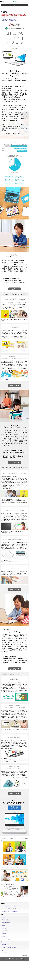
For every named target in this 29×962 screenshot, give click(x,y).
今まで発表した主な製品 (6, 939)
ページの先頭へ (25, 955)
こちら (23, 319)
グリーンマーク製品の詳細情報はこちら (10, 20)
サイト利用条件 (21, 958)
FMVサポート (4, 944)
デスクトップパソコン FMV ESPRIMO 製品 (9, 911)
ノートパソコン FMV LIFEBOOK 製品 (8, 906)
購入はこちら (14, 807)
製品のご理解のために (6, 922)
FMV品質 (3, 925)
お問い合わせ (8, 958)
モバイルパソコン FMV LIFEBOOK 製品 (9, 908)
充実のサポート (4, 936)
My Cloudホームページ (6, 950)
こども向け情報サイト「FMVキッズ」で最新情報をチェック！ (14, 868)
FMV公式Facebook (5, 952)
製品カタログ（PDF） (6, 919)
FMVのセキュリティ (5, 928)
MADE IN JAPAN (5, 930)
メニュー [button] (14, 5)
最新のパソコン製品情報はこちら (9, 19)
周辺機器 (3, 917)
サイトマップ (14, 958)
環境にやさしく (4, 933)
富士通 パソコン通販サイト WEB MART (9, 947)
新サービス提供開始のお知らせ (7, 884)
